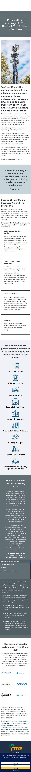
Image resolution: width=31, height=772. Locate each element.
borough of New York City (19, 721)
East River (7, 736)
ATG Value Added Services (9, 571)
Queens (21, 734)
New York (10, 725)
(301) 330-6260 (15, 752)
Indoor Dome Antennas (8, 564)
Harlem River (13, 731)
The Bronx (4, 721)
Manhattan (25, 729)
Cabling (3, 567)
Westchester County (10, 727)
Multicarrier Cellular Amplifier (10, 561)
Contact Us (15, 189)
